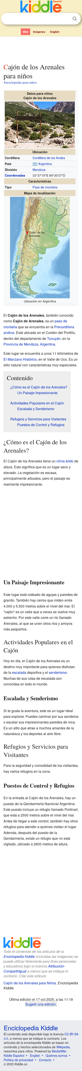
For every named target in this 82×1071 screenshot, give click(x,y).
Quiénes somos (56, 1055)
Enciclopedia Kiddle (19, 956)
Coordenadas (15, 175)
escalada (19, 672)
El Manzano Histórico (20, 359)
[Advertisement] (41, 49)
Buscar (74, 19)
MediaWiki (59, 1051)
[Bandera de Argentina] (35, 163)
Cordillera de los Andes (49, 157)
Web (25, 32)
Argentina (45, 163)
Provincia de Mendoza (20, 344)
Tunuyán (54, 338)
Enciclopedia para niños (20, 82)
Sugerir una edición (40, 1004)
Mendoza (39, 169)
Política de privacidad (18, 1060)
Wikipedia (63, 1047)
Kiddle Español (14, 1055)
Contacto (45, 1060)
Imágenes (39, 32)
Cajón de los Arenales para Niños (29, 982)
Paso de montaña (45, 187)
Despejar (65, 19)
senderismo (58, 672)
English (54, 32)
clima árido (64, 461)
